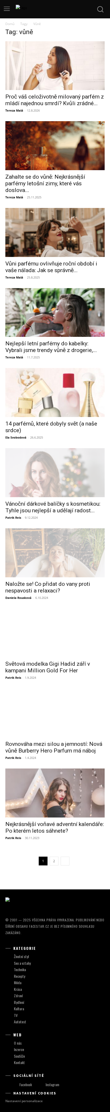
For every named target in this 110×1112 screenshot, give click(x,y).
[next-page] (65, 861)
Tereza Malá (14, 110)
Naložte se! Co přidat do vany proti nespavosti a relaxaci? (47, 587)
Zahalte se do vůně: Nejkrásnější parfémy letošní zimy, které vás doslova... (45, 183)
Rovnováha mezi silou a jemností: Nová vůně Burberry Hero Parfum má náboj (53, 747)
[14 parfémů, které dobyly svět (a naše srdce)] (55, 392)
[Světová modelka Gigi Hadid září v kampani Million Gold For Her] (55, 632)
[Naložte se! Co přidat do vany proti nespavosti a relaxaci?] (55, 552)
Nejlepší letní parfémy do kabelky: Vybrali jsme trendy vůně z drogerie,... (51, 346)
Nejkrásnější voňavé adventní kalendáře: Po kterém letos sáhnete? (54, 827)
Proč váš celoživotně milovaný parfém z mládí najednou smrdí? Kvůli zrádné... (54, 100)
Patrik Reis (13, 518)
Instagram (52, 1084)
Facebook (25, 1084)
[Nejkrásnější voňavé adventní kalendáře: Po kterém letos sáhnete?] (55, 792)
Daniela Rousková (18, 598)
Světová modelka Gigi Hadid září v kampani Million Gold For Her (47, 667)
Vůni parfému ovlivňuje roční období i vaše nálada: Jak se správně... (51, 266)
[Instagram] (40, 1084)
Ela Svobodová (15, 437)
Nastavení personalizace (24, 1101)
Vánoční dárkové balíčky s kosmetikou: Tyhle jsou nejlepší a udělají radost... (52, 507)
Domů (9, 24)
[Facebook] (14, 1084)
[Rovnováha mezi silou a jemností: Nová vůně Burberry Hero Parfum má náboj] (55, 712)
